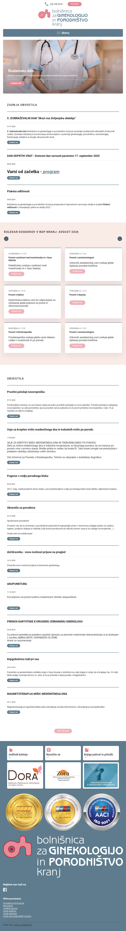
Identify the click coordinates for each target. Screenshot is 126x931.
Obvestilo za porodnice (21, 507)
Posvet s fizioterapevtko (20, 332)
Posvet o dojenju (77, 294)
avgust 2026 (69, 231)
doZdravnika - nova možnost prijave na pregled (36, 552)
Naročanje (75, 4)
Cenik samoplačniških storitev (17, 916)
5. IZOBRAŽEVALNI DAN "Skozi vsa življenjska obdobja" (41, 118)
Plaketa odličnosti (18, 191)
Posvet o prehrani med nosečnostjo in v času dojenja (30, 259)
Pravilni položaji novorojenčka (26, 391)
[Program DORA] (25, 775)
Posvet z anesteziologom (81, 257)
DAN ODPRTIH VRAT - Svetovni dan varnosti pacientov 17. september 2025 (53, 155)
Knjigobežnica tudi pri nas (23, 659)
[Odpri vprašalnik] (101, 775)
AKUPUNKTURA (17, 583)
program (51, 171)
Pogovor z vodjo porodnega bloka (27, 475)
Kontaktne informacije (13, 903)
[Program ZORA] (63, 775)
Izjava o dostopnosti (23, 925)
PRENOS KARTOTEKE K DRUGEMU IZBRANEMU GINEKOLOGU (45, 621)
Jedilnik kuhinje (10, 908)
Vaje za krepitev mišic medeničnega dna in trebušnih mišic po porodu (50, 429)
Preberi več (16, 83)
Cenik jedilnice (9, 911)
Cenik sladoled (10, 913)
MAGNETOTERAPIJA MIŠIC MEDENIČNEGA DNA (37, 693)
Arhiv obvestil (63, 731)
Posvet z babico (16, 294)
